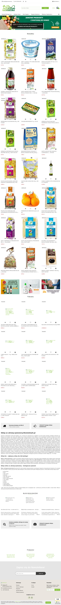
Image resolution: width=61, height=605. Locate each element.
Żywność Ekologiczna (6, 14)
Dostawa (17, 585)
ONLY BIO (13, 557)
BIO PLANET (9, 554)
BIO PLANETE (51, 555)
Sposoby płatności (19, 590)
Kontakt (32, 586)
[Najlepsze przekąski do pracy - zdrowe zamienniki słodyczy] (51, 502)
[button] (18, 582)
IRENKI (52, 556)
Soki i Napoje (26, 14)
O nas (32, 585)
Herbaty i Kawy (17, 14)
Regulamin (18, 588)
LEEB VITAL (50, 557)
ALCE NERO (28, 554)
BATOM (13, 554)
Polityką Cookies (17, 601)
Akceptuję (48, 602)
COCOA (30, 557)
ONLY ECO (49, 556)
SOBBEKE (9, 557)
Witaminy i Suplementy (47, 14)
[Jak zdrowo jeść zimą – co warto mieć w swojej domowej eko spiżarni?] (10, 502)
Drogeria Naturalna (35, 14)
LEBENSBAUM (49, 554)
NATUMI (33, 554)
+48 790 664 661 (6, 589)
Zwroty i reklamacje (19, 586)
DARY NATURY (29, 555)
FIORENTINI (31, 556)
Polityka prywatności (20, 592)
